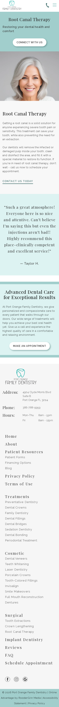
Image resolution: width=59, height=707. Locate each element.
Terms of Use (19, 483)
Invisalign (12, 586)
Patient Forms (15, 457)
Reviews (13, 647)
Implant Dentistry (24, 639)
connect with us (30, 42)
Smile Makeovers (17, 591)
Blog (8, 468)
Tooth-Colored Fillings (21, 580)
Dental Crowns (16, 507)
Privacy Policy (20, 475)
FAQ (9, 654)
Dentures (11, 602)
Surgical (14, 615)
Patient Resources (24, 451)
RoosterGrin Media (30, 698)
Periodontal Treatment (21, 540)
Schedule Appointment (29, 662)
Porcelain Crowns (18, 575)
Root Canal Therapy (19, 631)
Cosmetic (14, 553)
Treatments (17, 496)
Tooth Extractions (18, 620)
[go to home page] (12, 6)
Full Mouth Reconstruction (24, 597)
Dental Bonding (16, 535)
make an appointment (29, 345)
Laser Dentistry (16, 569)
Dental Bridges (16, 524)
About (11, 443)
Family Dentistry (16, 513)
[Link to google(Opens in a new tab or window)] (27, 679)
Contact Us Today (18, 181)
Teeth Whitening (17, 564)
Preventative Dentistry (21, 502)
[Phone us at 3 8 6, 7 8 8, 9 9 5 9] (47, 6)
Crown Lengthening (19, 626)
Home (11, 436)
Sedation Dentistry (18, 529)
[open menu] (54, 4)
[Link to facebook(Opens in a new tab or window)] (9, 679)
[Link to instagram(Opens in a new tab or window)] (18, 679)
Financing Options (18, 462)
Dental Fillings (15, 518)
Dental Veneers (16, 558)
